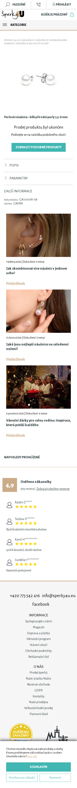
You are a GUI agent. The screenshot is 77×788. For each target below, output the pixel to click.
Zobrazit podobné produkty (39, 147)
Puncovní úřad (39, 714)
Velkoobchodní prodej (38, 708)
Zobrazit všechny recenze (53, 488)
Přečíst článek (15, 283)
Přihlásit (63, 4)
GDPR (38, 690)
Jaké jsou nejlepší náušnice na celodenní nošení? (37, 347)
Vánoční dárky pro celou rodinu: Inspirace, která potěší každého (38, 423)
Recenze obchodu (38, 684)
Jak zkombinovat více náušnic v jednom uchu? (36, 271)
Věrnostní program (38, 639)
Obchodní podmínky (38, 650)
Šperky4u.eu (12, 40)
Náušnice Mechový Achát (32, 43)
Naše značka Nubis (38, 678)
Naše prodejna (38, 702)
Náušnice (28, 40)
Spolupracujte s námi (38, 621)
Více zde (32, 756)
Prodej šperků (38, 672)
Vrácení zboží (38, 645)
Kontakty (39, 696)
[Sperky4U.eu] (13, 14)
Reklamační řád (38, 656)
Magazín (38, 627)
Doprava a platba (38, 633)
